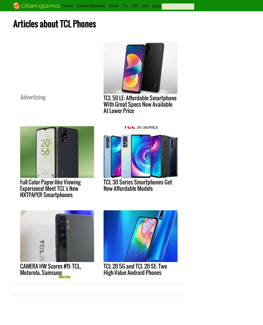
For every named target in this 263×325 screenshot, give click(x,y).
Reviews (67, 5)
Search (156, 6)
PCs (125, 5)
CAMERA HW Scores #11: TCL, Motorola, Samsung (50, 269)
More (145, 5)
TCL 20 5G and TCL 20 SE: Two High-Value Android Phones (135, 269)
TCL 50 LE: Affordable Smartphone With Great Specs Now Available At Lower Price (140, 104)
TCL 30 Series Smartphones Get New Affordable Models (138, 185)
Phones (114, 5)
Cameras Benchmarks (91, 5)
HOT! (135, 5)
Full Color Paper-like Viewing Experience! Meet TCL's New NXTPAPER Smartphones (50, 188)
